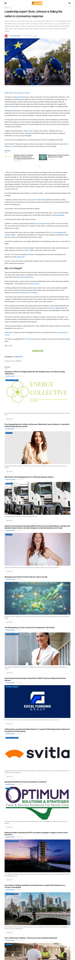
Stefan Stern (9, 93)
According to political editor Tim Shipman (24, 292)
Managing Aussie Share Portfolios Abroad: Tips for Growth (26, 577)
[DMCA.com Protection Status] (37, 351)
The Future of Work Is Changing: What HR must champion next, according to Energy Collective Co (24, 156)
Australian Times (10, 530)
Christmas (31, 254)
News (10, 7)
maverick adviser (33, 284)
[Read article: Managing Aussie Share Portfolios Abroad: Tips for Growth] (43, 157)
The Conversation (15, 35)
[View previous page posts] (35, 166)
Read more (10, 418)
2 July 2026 (51, 159)
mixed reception (14, 106)
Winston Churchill (19, 97)
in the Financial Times (27, 277)
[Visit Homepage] (37, 3)
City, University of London (21, 93)
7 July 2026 (19, 530)
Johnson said (28, 131)
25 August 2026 (20, 428)
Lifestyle (9, 433)
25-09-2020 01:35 (27, 35)
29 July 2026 (20, 479)
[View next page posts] (39, 166)
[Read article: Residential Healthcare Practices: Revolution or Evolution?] (37, 803)
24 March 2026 (20, 940)
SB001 (11, 345)
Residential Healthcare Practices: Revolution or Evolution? (26, 782)
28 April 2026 (19, 837)
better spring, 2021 (19, 257)
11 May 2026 (19, 733)
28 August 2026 (18, 160)
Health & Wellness (12, 841)
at (6, 583)
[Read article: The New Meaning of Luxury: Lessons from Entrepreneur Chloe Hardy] (37, 648)
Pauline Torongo (10, 376)
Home (6, 7)
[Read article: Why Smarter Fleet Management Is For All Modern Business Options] (37, 498)
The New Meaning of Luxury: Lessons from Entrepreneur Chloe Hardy (30, 627)
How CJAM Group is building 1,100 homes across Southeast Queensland (31, 938)
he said (25, 250)
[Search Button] (69, 3)
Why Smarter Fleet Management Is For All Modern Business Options (29, 477)
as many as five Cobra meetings (36, 200)
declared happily (59, 215)
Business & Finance (12, 380)
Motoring (9, 483)
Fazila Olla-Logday (10, 479)
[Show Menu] (5, 3)
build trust (52, 308)
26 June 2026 (19, 682)
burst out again (39, 223)
